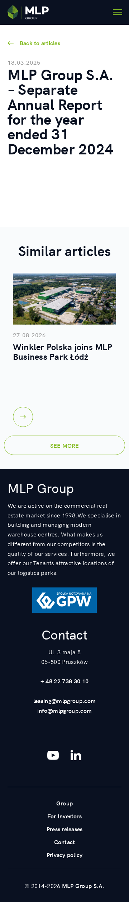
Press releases (65, 829)
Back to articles (40, 42)
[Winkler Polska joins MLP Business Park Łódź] (64, 299)
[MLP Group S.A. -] (28, 12)
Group (64, 803)
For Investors (64, 816)
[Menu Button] (117, 12)
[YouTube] (53, 755)
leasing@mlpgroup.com (64, 701)
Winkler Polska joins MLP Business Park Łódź (62, 351)
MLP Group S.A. (83, 885)
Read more (23, 417)
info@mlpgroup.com (64, 710)
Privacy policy (65, 855)
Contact (64, 842)
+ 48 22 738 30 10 (64, 681)
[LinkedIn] (76, 755)
